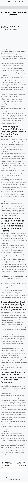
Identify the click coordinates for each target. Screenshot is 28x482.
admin (15, 29)
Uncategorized (5, 456)
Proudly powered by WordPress (14, 477)
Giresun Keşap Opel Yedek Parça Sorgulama (7, 464)
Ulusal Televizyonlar (14, 2)
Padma (10, 479)
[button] (14, 7)
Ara (2, 467)
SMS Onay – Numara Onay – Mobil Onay (21, 464)
